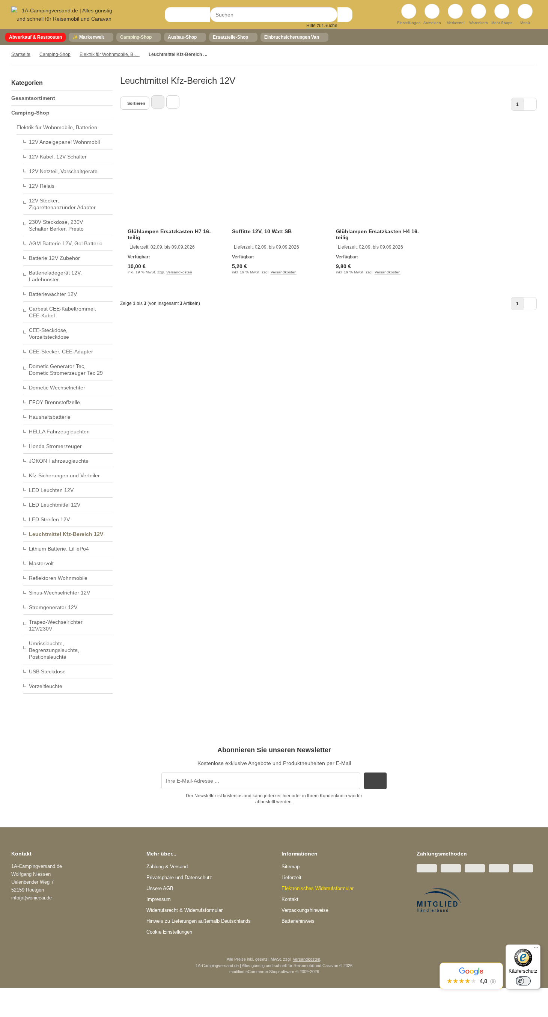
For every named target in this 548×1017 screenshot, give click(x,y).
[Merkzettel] (455, 11)
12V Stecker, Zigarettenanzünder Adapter (62, 204)
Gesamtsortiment (33, 98)
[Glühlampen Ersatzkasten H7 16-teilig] (172, 178)
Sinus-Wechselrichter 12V (59, 593)
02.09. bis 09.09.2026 (173, 247)
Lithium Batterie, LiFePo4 (59, 549)
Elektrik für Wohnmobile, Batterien (57, 127)
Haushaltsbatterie (50, 417)
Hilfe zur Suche (321, 25)
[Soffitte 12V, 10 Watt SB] (276, 178)
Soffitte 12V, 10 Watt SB (262, 231)
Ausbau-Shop (182, 37)
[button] (471, 976)
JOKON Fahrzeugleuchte (59, 461)
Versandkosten (179, 272)
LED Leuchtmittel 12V (54, 505)
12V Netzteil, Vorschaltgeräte (63, 171)
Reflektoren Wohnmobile (58, 578)
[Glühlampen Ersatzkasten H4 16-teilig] (380, 178)
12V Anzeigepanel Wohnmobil (64, 142)
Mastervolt (41, 563)
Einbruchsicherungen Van (291, 37)
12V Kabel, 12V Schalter (58, 157)
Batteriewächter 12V (53, 294)
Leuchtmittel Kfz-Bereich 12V (66, 534)
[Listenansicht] (172, 102)
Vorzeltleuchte (45, 686)
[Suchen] (344, 15)
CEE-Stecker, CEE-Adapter (61, 352)
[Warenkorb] (478, 11)
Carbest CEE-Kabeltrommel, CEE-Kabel (62, 312)
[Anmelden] (432, 11)
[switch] (523, 980)
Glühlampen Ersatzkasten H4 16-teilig (377, 234)
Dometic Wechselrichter (57, 388)
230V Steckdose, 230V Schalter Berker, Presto (56, 225)
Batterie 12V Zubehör (54, 258)
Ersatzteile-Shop (230, 37)
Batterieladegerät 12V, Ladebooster (55, 276)
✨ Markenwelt (88, 37)
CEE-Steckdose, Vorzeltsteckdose (49, 333)
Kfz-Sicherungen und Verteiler (64, 475)
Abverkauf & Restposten (35, 37)
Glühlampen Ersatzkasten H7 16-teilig (169, 234)
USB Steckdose (47, 671)
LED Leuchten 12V (51, 490)
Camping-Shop (136, 37)
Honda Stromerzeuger (55, 446)
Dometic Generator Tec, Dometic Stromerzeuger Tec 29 (66, 369)
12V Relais (41, 186)
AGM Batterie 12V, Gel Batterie (65, 243)
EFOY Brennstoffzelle (54, 402)
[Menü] (535, 949)
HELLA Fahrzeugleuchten (59, 432)
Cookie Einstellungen (169, 932)
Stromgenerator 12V (53, 607)
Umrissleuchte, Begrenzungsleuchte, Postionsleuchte (54, 650)
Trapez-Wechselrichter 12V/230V (56, 625)
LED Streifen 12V (49, 519)
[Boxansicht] (157, 102)
